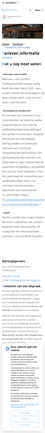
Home (5, 44)
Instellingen (25, 413)
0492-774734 (13, 276)
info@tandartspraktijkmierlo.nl (25, 280)
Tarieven (17, 44)
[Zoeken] (30, 10)
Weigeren (25, 419)
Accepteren (25, 425)
